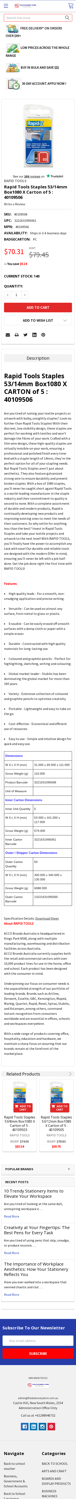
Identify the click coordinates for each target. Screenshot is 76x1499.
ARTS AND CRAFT (54, 1471)
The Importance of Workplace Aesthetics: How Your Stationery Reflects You (36, 1269)
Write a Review (14, 204)
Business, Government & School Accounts (16, 1481)
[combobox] (38, 17)
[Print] (16, 335)
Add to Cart (25, 1107)
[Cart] (70, 6)
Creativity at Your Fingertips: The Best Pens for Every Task (37, 1230)
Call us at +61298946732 (38, 1415)
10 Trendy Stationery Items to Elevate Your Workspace (34, 1193)
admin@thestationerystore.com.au (38, 1398)
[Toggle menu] (6, 5)
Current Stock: (21, 276)
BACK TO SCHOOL (55, 1463)
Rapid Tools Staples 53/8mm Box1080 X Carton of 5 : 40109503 (19, 1123)
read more (11, 1216)
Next (69, 1074)
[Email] (8, 335)
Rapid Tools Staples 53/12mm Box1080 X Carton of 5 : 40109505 (56, 1123)
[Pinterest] (43, 335)
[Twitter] (25, 335)
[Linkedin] (34, 335)
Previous (64, 1074)
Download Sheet (47, 918)
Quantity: (13, 286)
